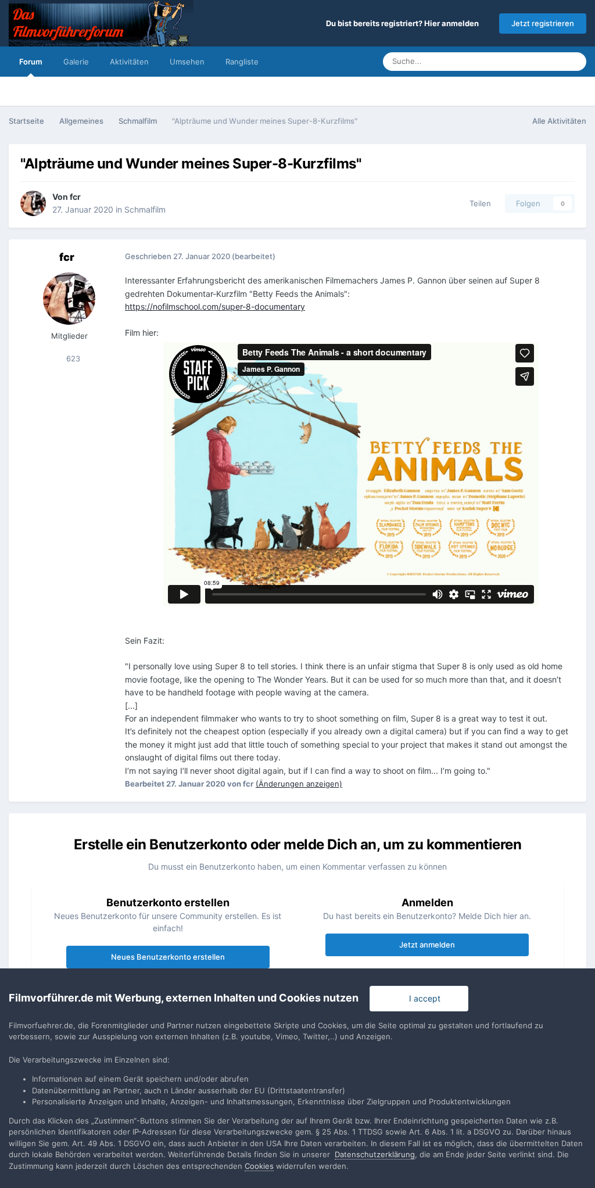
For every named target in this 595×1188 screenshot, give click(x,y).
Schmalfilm (145, 209)
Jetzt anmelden (427, 944)
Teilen (478, 203)
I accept (422, 998)
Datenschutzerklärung (375, 1154)
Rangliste (242, 61)
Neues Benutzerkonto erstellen (168, 956)
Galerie (76, 61)
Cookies (259, 1166)
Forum (30, 61)
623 (72, 358)
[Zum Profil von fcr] (33, 203)
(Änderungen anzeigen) (299, 783)
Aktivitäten (129, 61)
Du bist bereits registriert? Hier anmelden (404, 23)
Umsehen (187, 61)
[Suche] (574, 61)
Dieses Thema (523, 61)
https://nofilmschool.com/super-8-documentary (215, 306)
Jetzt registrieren (542, 23)
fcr (75, 197)
